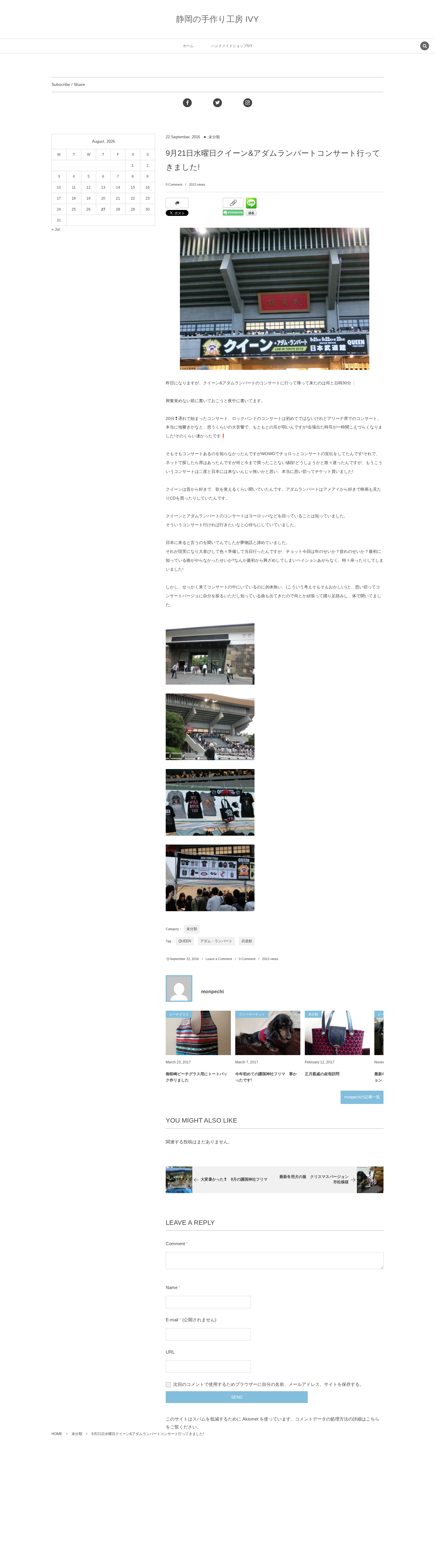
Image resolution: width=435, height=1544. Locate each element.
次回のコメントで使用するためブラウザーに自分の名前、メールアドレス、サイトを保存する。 (268, 1384)
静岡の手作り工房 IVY (217, 19)
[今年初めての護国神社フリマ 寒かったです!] (267, 1033)
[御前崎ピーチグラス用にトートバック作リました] (198, 1033)
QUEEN (184, 941)
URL (170, 1351)
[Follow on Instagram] (247, 102)
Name (172, 1287)
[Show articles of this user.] (179, 988)
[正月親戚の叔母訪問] (337, 1033)
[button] (424, 46)
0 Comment (174, 184)
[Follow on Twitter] (217, 102)
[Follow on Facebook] (187, 102)
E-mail (172, 1319)
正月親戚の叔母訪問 (322, 1074)
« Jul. (56, 229)
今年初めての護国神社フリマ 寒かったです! (266, 1077)
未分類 (214, 137)
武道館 (246, 941)
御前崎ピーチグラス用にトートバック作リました (196, 1077)
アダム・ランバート (216, 941)
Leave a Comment (219, 959)
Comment (175, 1243)
